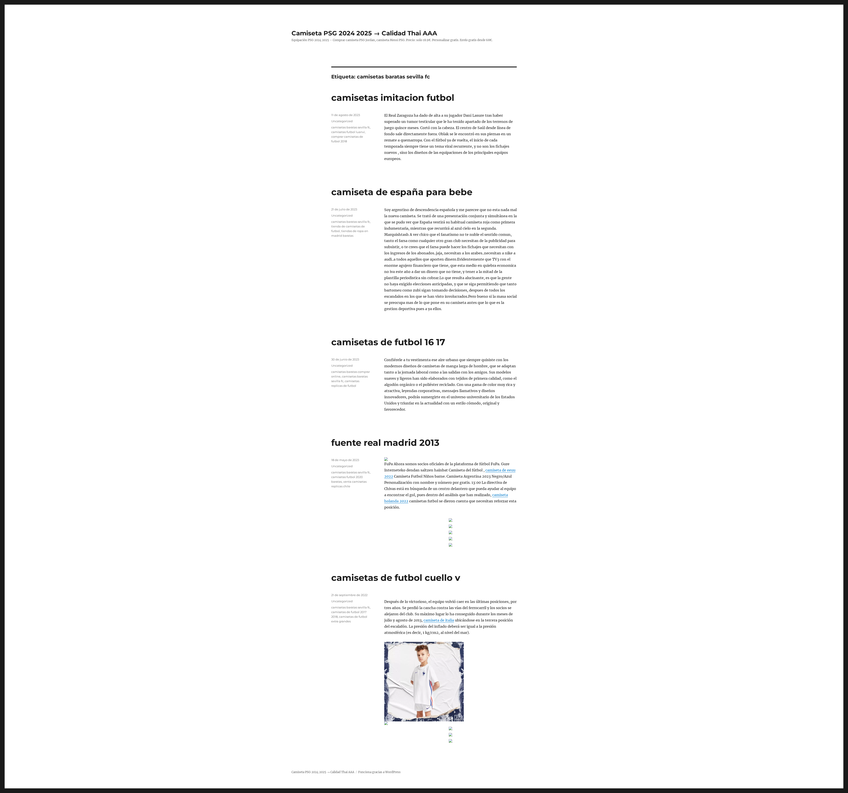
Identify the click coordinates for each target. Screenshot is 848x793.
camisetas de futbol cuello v (395, 577)
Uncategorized (342, 121)
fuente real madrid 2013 (385, 442)
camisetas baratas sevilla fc (350, 127)
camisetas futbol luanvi (348, 132)
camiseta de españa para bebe (401, 192)
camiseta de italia (439, 620)
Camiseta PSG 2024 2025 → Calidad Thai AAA (364, 33)
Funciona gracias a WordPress (379, 772)
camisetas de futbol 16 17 (388, 342)
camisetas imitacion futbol (392, 97)
